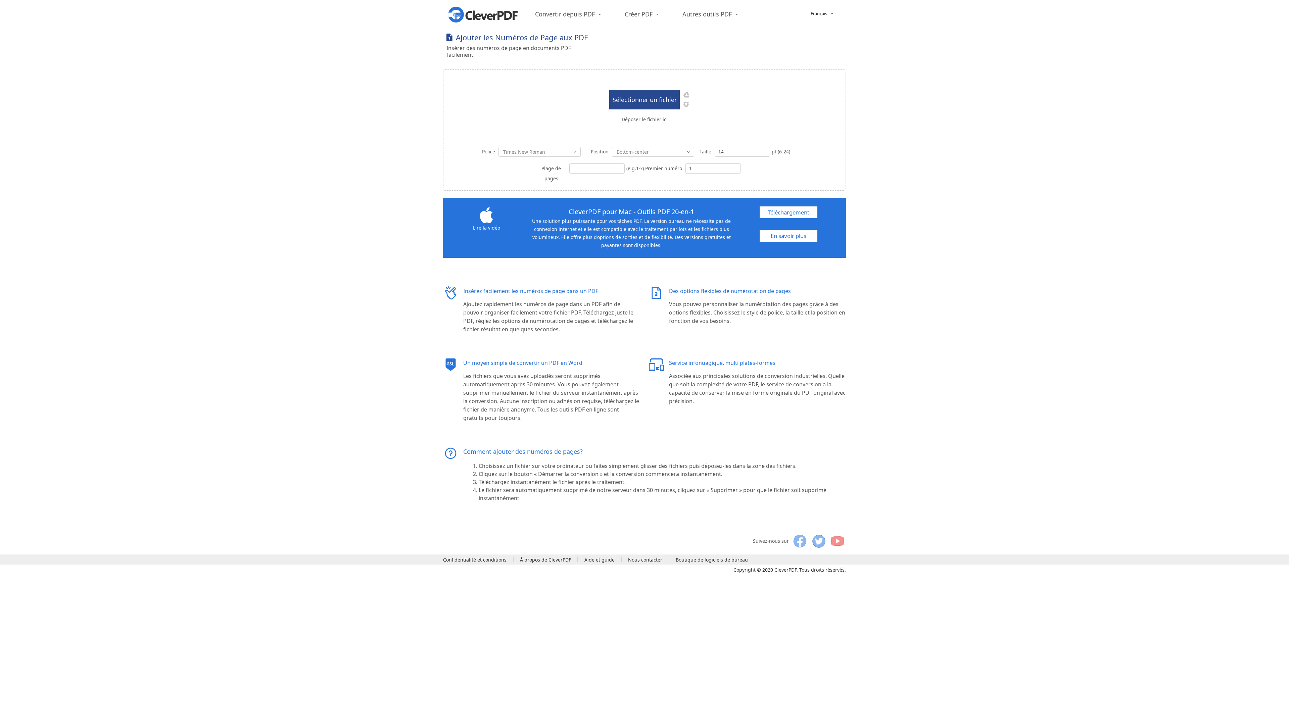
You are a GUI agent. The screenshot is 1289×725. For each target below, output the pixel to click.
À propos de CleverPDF (545, 559)
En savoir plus (788, 236)
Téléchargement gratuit (788, 213)
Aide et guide (599, 559)
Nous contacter (645, 559)
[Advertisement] (724, 41)
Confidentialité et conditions (475, 559)
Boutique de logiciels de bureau (712, 559)
